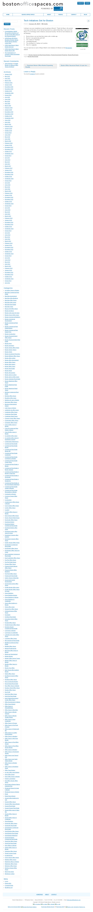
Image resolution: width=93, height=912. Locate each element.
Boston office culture (10, 358)
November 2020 (9, 89)
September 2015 (9, 203)
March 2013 (8, 266)
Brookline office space (10, 398)
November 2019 (9, 114)
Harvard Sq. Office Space (11, 609)
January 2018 (8, 145)
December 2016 (9, 172)
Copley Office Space (10, 508)
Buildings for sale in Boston (12, 400)
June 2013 (7, 260)
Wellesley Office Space (11, 866)
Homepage (39, 894)
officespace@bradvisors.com (74, 899)
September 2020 (9, 93)
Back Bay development (11, 296)
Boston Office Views (10, 366)
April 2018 (7, 139)
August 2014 (8, 230)
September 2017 (9, 153)
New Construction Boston (11, 681)
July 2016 (7, 182)
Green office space (10, 607)
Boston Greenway (9, 345)
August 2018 (8, 132)
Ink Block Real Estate (10, 617)
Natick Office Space (10, 673)
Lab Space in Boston (10, 630)
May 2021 (7, 76)
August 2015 (8, 205)
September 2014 (9, 228)
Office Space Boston (10, 704)
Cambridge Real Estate (11, 414)
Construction (8, 500)
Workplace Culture (9, 873)
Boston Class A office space (12, 315)
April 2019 (7, 122)
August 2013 (8, 255)
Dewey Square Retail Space (12, 517)
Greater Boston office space (12, 587)
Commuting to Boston (10, 494)
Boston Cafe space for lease (12, 313)
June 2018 (7, 134)
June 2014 (7, 235)
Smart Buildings (9, 821)
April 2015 (7, 214)
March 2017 (8, 166)
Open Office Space (10, 774)
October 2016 (8, 176)
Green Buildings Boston (11, 595)
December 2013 (9, 247)
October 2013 (8, 251)
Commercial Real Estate (11, 443)
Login (87, 3)
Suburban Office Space (11, 851)
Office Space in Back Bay (11, 710)
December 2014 (9, 222)
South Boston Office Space (12, 831)
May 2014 (7, 237)
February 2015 (8, 218)
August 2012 (8, 280)
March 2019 (8, 124)
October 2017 (8, 151)
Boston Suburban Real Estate (12, 379)
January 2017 (8, 170)
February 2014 (8, 243)
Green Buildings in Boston (11, 597)
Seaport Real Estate (10, 806)
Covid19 (7, 510)
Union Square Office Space (12, 857)
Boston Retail (8, 370)
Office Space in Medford (11, 736)
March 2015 (8, 216)
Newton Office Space (10, 690)
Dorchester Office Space (11, 520)
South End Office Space (11, 841)
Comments (9, 885)
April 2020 (7, 103)
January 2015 (8, 220)
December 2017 (9, 147)
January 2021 (8, 84)
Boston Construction (10, 334)
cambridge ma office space (12, 410)
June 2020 (7, 99)
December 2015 (9, 197)
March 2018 (8, 141)
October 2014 (8, 226)
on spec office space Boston (12, 772)
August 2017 (8, 155)
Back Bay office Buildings (11, 298)
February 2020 (8, 107)
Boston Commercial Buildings (12, 317)
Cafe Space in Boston (10, 408)
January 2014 (8, 245)
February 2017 (8, 168)
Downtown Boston (9, 522)
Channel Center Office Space (12, 418)
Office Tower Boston (10, 770)
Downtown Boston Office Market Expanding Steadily (39, 66)
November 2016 (9, 174)
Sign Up (80, 3)
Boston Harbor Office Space (12, 347)
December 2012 (9, 272)
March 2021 (8, 80)
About (49, 14)
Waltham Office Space (10, 859)
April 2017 (7, 164)
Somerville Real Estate (11, 825)
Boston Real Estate (73, 55)
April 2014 (7, 239)
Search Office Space (28, 14)
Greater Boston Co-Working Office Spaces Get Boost (11, 65)
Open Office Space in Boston (12, 776)
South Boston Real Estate (11, 833)
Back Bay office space (10, 302)
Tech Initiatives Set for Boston (38, 20)
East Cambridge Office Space (12, 558)
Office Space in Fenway (11, 723)
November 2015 (9, 199)
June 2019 (7, 120)
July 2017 (7, 157)
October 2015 (8, 201)
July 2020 (7, 97)
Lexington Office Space (11, 638)
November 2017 (9, 149)
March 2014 (8, 241)
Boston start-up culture (11, 374)
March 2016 (8, 191)
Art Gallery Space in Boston (12, 290)
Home (7, 14)
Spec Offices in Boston (11, 845)
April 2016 (7, 189)
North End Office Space (11, 694)
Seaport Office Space (10, 802)
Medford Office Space (10, 646)
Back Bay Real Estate (10, 304)
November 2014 (9, 224)
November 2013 (9, 249)
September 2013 (9, 253)
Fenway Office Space (10, 564)
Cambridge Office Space (11, 412)
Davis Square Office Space (12, 515)
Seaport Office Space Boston (12, 804)
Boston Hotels (8, 352)
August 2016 (8, 180)
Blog (85, 14)
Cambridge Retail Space (11, 416)
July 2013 (7, 258)
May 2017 (7, 162)
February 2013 (8, 268)
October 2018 (8, 130)
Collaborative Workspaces (11, 441)
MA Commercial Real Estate (12, 640)
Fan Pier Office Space (10, 560)
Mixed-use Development (11, 654)
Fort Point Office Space (11, 573)
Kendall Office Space (10, 622)
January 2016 (8, 195)
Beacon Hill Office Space (11, 308)
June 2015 (7, 210)
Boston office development (12, 360)
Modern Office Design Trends (12, 658)
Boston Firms (8, 343)
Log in (6, 881)
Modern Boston (9, 656)
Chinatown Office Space (11, 422)
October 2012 (8, 276)
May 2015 (7, 212)
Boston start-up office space (12, 377)
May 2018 (7, 137)
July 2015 (7, 207)
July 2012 (7, 283)
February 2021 (8, 82)
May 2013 (7, 262)
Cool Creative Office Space (12, 505)
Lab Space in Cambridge (11, 632)
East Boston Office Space (11, 548)
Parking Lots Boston (10, 778)
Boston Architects (9, 310)
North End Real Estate (10, 696)
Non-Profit (7, 692)
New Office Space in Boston (12, 685)
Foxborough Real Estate (11, 576)
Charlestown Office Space (11, 420)
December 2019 (9, 112)
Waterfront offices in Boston (12, 861)
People (60, 14)
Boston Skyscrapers (10, 372)
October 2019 (8, 116)
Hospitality (7, 614)
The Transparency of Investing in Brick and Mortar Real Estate (12, 54)
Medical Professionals (10, 648)
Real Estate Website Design (47, 906)
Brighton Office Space (10, 396)
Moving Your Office (10, 668)
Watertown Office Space (11, 863)
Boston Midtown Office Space (12, 356)
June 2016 (7, 185)
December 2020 (9, 87)
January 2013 (8, 270)
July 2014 (7, 232)
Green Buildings (9, 593)
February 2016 (8, 193)
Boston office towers (10, 364)
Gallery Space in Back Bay (12, 578)
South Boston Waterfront (11, 835)
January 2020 (8, 109)
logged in (32, 74)
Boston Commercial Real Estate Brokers (40, 55)
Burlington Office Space (11, 402)
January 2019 (8, 128)
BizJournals (69, 48)
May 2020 (7, 101)
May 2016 (7, 187)
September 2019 (9, 118)
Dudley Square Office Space (12, 542)
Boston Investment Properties (59, 55)
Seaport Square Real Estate (12, 808)
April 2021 (7, 78)
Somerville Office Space (11, 823)
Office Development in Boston (12, 702)
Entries (8, 883)
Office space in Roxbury (11, 749)
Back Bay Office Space (11, 300)
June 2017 (7, 159)
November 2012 (9, 274)
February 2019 (8, 126)
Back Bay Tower (9, 306)
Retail (6, 794)
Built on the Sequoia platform (14, 906)
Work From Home (9, 871)
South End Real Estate (11, 843)
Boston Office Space (10, 362)
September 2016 (9, 178)
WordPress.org (9, 887)
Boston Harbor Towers (10, 349)
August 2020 (8, 95)
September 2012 (9, 278)
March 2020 (8, 105)
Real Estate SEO (60, 906)
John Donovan (8, 63)
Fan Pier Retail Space (10, 562)
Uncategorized (8, 855)
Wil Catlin (45, 24)
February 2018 (8, 143)
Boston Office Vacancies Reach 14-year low (75, 65)
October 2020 (8, 91)
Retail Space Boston (10, 796)
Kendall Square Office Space (12, 624)
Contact (73, 14)
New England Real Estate (11, 683)
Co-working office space (11, 436)
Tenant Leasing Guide (10, 853)
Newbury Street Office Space (12, 688)
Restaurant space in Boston (12, 792)
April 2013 (7, 264)
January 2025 (8, 74)
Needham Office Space (11, 679)
